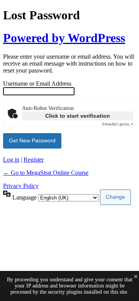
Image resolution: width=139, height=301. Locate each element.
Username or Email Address (37, 83)
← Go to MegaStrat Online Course (45, 172)
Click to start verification (77, 116)
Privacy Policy (21, 186)
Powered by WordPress (64, 38)
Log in (11, 159)
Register (34, 159)
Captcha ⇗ (117, 124)
